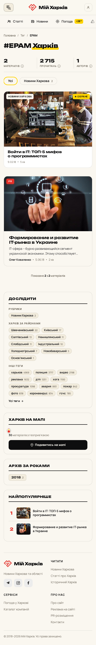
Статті (18, 21)
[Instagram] (18, 583)
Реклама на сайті (63, 609)
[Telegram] (8, 583)
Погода (72, 21)
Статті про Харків (63, 576)
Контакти (57, 622)
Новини (42, 21)
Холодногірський (24, 351)
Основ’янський (22, 358)
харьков (20, 372)
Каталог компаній (16, 609)
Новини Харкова (38, 81)
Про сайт (57, 603)
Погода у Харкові (16, 603)
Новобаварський (56, 351)
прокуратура (23, 386)
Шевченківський (24, 330)
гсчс (65, 393)
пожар (70, 386)
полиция (44, 372)
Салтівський (21, 337)
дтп (41, 379)
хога (59, 379)
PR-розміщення (62, 615)
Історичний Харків (64, 582)
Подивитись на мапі (50, 445)
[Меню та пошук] (9, 7)
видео (67, 372)
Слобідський (21, 344)
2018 (17, 477)
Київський (52, 330)
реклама (20, 379)
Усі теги (14, 401)
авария (49, 386)
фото (17, 393)
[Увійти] (88, 7)
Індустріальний (50, 344)
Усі (10, 81)
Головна (10, 35)
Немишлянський (51, 337)
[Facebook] (28, 583)
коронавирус (41, 393)
